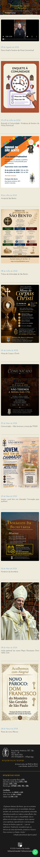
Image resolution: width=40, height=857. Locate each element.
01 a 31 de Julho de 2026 (10, 120)
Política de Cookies (26, 851)
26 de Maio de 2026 (9, 568)
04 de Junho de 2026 (9, 350)
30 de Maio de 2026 (9, 423)
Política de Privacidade (14, 851)
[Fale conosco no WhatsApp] (35, 852)
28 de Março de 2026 (9, 728)
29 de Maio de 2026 (9, 496)
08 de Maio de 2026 (9, 647)
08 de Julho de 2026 (9, 271)
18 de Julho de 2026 (9, 195)
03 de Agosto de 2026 (10, 47)
